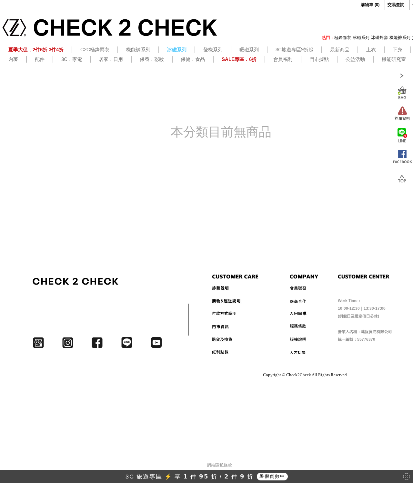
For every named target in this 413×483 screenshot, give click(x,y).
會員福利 (283, 59)
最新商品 (339, 49)
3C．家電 (71, 59)
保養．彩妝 (152, 59)
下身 (397, 49)
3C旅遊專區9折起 (294, 49)
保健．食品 (193, 59)
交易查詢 (396, 4)
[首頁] (109, 30)
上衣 (371, 49)
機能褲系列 (399, 37)
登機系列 (213, 49)
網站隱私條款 (219, 465)
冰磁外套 (379, 37)
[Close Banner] (406, 476)
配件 (40, 59)
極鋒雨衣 (342, 37)
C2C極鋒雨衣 (94, 49)
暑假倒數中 (272, 476)
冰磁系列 (361, 37)
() (370, 4)
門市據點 (319, 59)
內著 (13, 59)
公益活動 (355, 59)
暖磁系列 (249, 49)
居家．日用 (111, 59)
